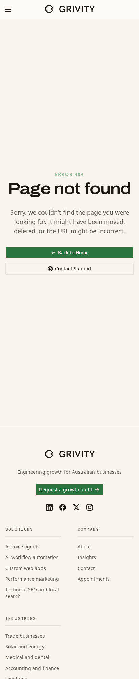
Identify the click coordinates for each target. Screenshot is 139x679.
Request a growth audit (65, 489)
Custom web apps (25, 568)
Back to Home (73, 252)
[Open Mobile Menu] (8, 9)
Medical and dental (27, 657)
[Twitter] (76, 507)
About (84, 546)
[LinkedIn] (49, 507)
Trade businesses (25, 636)
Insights (87, 557)
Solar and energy (24, 646)
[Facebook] (62, 507)
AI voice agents (22, 546)
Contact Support (73, 268)
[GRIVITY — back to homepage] (69, 9)
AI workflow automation (32, 557)
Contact (86, 568)
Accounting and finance (32, 668)
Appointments (94, 579)
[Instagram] (89, 507)
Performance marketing (32, 579)
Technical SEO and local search (32, 593)
